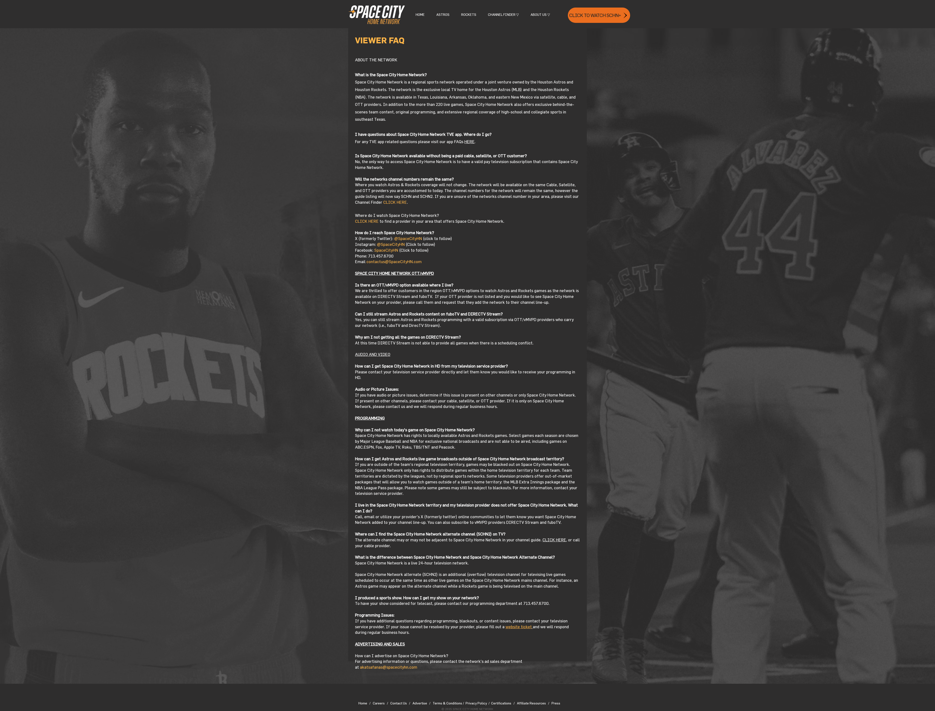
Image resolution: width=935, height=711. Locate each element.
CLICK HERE (395, 202)
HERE (469, 141)
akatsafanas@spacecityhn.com (388, 667)
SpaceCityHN (386, 250)
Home (362, 703)
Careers (379, 703)
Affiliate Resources (531, 703)
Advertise (420, 703)
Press (556, 703)
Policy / (483, 703)
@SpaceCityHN (408, 238)
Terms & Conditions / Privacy (455, 703)
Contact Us (399, 703)
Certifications (501, 703)
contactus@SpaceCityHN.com (394, 261)
